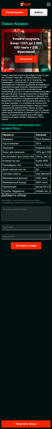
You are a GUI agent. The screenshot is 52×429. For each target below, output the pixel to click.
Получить (26, 59)
